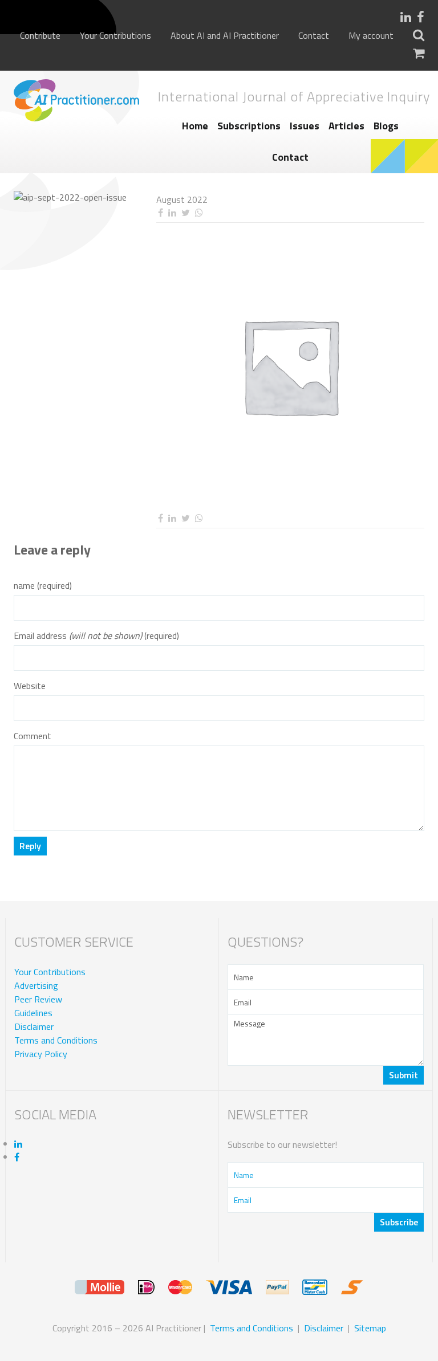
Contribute (40, 35)
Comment (32, 736)
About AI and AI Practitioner (225, 35)
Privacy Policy (40, 1054)
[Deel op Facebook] (160, 212)
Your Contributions (115, 35)
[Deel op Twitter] (185, 212)
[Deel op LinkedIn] (172, 212)
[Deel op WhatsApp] (198, 212)
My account (371, 35)
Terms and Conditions (56, 1040)
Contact (313, 35)
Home (195, 125)
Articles (346, 125)
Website (30, 685)
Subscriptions (249, 125)
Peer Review (38, 999)
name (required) (43, 585)
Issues (304, 125)
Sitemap (370, 1328)
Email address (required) (96, 635)
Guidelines (33, 1013)
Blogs (386, 125)
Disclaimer (34, 1026)
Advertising (36, 985)
